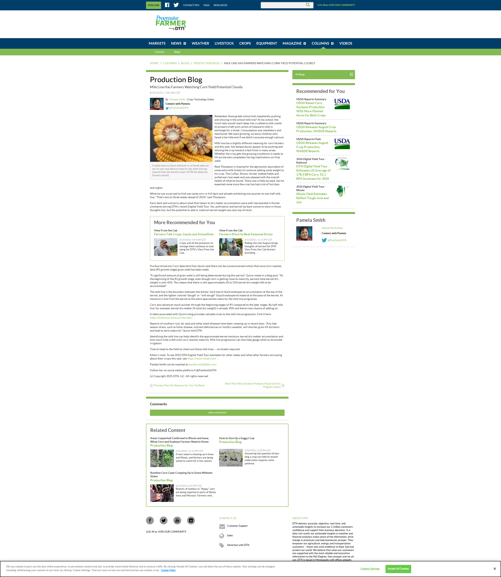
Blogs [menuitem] (177, 52)
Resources (220, 5)
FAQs (206, 5)
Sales (230, 535)
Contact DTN (191, 5)
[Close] (494, 568)
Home (154, 63)
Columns (159, 52)
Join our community (341, 5)
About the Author (332, 228)
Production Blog (207, 63)
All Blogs (300, 74)
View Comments (217, 413)
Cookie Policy (168, 570)
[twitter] (164, 520)
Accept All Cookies (398, 568)
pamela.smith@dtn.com (202, 364)
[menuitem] (157, 43)
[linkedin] (191, 520)
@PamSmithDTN (178, 108)
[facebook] (150, 520)
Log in (321, 5)
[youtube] (177, 520)
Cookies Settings (370, 568)
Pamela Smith (178, 99)
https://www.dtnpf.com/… (202, 358)
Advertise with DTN (238, 545)
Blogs (185, 63)
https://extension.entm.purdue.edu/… (172, 317)
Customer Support (237, 526)
